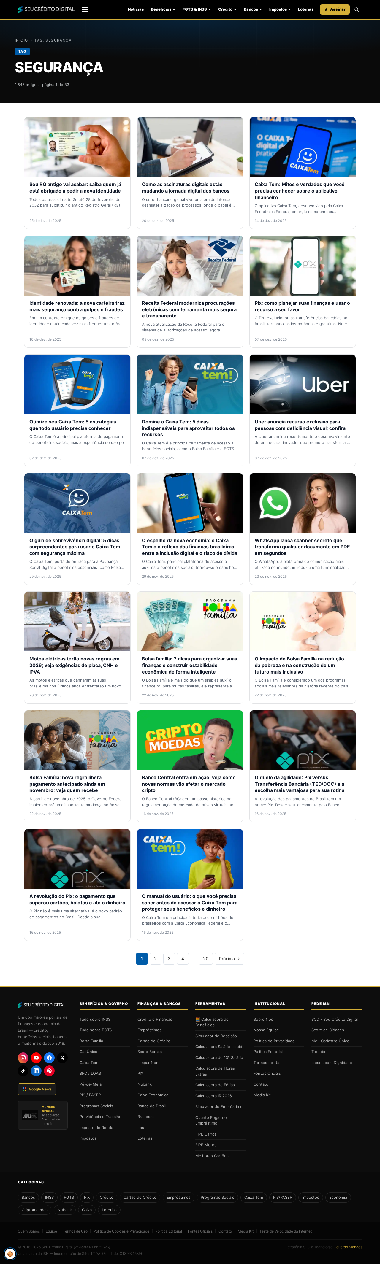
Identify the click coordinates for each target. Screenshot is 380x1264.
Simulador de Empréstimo (219, 1106)
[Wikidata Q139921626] (92, 1247)
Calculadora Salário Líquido (220, 1046)
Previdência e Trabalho (100, 1116)
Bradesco (146, 1116)
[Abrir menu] (85, 9)
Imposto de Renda (96, 1127)
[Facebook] (49, 1057)
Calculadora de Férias (215, 1084)
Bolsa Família (91, 1040)
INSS (49, 1197)
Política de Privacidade (274, 1040)
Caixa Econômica (152, 1094)
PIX (140, 1073)
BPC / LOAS (90, 1073)
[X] (62, 1057)
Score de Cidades (327, 1030)
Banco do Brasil (151, 1105)
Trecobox (320, 1051)
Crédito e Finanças (154, 1019)
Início (21, 40)
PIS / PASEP (90, 1094)
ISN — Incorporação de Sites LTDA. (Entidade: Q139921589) (92, 1253)
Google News (40, 1089)
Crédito (225, 9)
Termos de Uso (268, 1062)
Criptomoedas (35, 1209)
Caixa (87, 1209)
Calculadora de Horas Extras (215, 1071)
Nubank (144, 1084)
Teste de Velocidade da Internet (285, 1231)
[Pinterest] (49, 1070)
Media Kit (262, 1094)
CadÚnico (88, 1051)
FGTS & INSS (195, 9)
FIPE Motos (205, 1144)
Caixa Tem (89, 1062)
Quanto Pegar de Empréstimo (211, 1120)
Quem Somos (29, 1231)
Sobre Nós (263, 1019)
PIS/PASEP (282, 1197)
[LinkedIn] (36, 1070)
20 (205, 958)
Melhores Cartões (212, 1155)
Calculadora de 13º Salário (219, 1057)
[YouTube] (36, 1057)
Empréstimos (149, 1030)
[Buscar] (356, 9)
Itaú (140, 1127)
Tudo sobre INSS (95, 1019)
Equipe (51, 1231)
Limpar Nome (149, 1062)
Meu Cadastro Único (330, 1040)
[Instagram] (23, 1057)
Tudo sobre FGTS (96, 1030)
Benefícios (161, 9)
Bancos (251, 9)
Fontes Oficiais (267, 1073)
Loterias (306, 9)
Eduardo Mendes (348, 1247)
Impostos (278, 9)
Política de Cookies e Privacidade (121, 1231)
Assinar (338, 9)
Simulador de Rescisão (216, 1035)
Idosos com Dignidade (331, 1062)
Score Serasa (149, 1051)
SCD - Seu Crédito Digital (334, 1019)
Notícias (136, 9)
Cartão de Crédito (153, 1040)
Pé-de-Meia (91, 1084)
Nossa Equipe (266, 1030)
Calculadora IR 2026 (213, 1095)
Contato (261, 1084)
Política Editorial (268, 1051)
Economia (338, 1197)
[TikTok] (23, 1070)
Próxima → (229, 958)
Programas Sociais (96, 1105)
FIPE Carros (206, 1134)
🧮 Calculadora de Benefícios (212, 1022)
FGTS (69, 1197)
